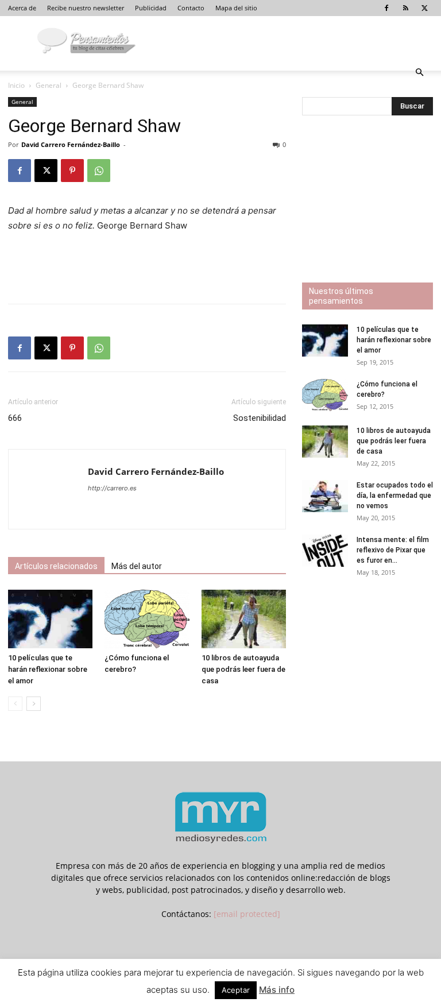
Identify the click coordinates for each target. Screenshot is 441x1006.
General (48, 85)
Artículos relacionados (56, 566)
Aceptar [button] (236, 990)
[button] (419, 72)
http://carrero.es (112, 488)
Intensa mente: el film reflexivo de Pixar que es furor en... (393, 550)
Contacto (190, 7)
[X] (424, 8)
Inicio (16, 85)
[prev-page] (15, 704)
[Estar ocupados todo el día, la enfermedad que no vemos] (325, 496)
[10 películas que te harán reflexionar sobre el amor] (50, 619)
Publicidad (151, 7)
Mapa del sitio (236, 7)
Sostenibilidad (259, 418)
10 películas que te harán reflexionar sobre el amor (47, 669)
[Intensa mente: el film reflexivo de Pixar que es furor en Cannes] (325, 551)
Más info (277, 989)
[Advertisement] (147, 265)
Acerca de (22, 7)
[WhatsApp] (98, 170)
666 (15, 418)
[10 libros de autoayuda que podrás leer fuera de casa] (244, 619)
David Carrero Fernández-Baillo (70, 144)
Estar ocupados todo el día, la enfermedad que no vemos (395, 495)
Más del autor (136, 566)
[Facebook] (386, 8)
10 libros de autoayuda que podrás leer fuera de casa (243, 669)
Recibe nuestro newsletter (85, 7)
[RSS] (405, 8)
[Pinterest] (72, 170)
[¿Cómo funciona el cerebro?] (147, 619)
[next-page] (33, 704)
